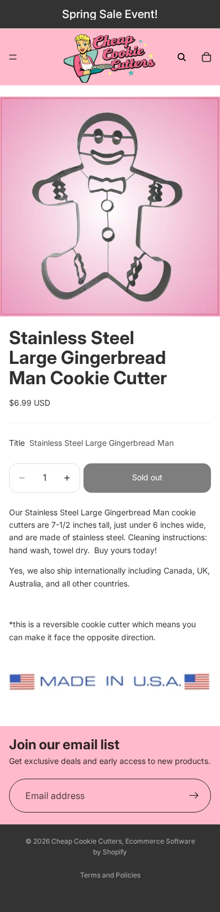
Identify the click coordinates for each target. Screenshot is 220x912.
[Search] (181, 57)
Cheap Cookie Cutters (86, 841)
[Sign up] (194, 795)
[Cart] (206, 57)
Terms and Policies (110, 875)
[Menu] (13, 57)
